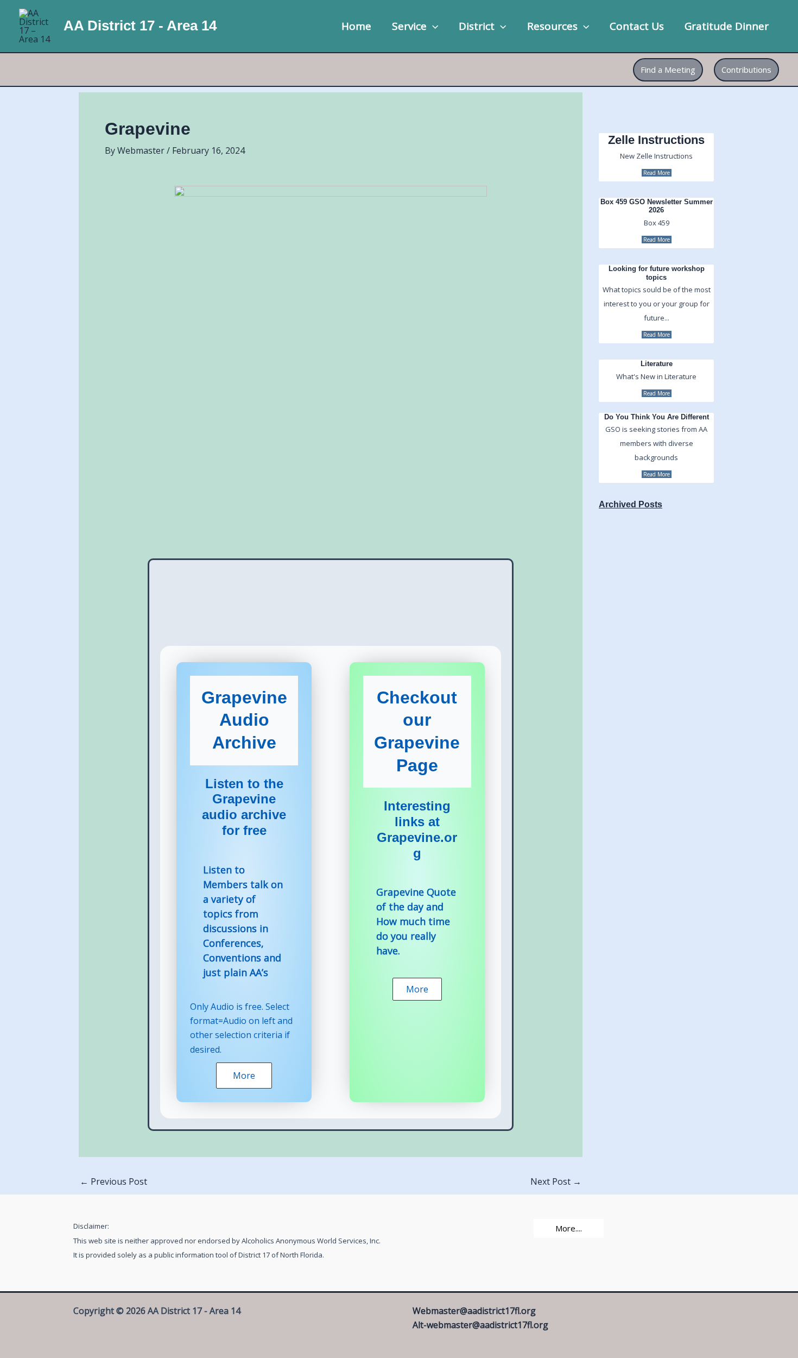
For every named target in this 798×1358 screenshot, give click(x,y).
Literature (657, 364)
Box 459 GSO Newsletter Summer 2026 (656, 206)
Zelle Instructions (656, 140)
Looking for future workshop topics (657, 273)
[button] (432, 26)
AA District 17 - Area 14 (140, 25)
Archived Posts (630, 504)
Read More (656, 173)
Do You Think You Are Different (656, 417)
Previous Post (113, 1181)
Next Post (555, 1181)
